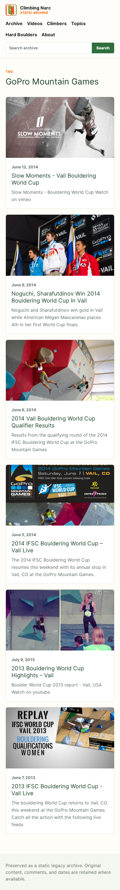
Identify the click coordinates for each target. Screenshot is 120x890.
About (48, 34)
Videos (34, 23)
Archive (14, 23)
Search (103, 47)
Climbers (57, 23)
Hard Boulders (21, 34)
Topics (78, 23)
